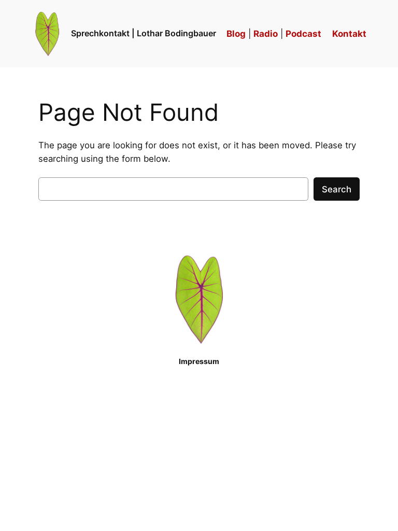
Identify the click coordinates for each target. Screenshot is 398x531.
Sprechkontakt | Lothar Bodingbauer (143, 33)
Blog (236, 34)
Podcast (303, 34)
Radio (265, 34)
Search (336, 189)
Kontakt (349, 34)
